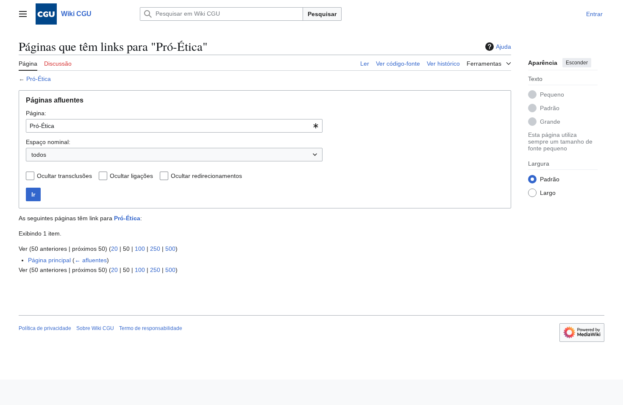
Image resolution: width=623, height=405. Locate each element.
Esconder (577, 63)
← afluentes (91, 260)
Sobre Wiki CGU (95, 328)
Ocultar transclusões (64, 175)
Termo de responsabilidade (150, 328)
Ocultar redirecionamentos (206, 175)
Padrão (549, 108)
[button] (23, 14)
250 (155, 248)
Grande (550, 121)
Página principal (49, 260)
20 (114, 248)
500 (170, 248)
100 (140, 248)
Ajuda (503, 46)
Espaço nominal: (48, 142)
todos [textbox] (38, 154)
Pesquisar (322, 14)
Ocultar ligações (131, 175)
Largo (548, 192)
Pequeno (552, 94)
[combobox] (174, 126)
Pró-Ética (38, 78)
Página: (36, 113)
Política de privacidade (45, 328)
